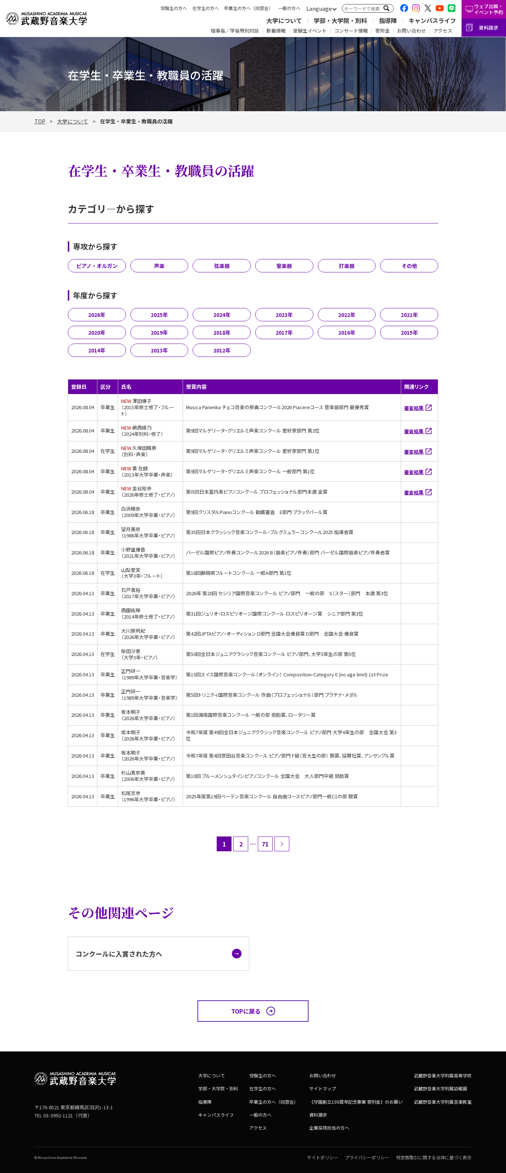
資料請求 (488, 27)
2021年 (409, 314)
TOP (39, 121)
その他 (409, 265)
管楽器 (284, 265)
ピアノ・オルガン (96, 265)
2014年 (96, 350)
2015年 (409, 332)
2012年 (221, 350)
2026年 (96, 314)
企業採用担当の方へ (329, 1127)
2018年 (221, 332)
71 (265, 843)
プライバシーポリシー (367, 1157)
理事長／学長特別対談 (235, 30)
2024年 (221, 314)
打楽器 (346, 265)
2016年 (346, 332)
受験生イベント (310, 30)
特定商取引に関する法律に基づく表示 (434, 1157)
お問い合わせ (411, 30)
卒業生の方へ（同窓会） (248, 8)
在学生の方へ (205, 8)
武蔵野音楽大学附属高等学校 (443, 1075)
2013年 (159, 350)
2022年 (346, 314)
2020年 (96, 332)
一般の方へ (289, 8)
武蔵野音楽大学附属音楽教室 (443, 1102)
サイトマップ (322, 1088)
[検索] (386, 8)
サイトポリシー (322, 1157)
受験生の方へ (173, 8)
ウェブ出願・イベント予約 (488, 9)
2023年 (284, 314)
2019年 (159, 332)
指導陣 (388, 20)
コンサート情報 (351, 30)
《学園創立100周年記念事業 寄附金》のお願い (356, 1102)
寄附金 (382, 30)
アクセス (442, 30)
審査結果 (414, 407)
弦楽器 (222, 265)
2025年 (159, 314)
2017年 (284, 332)
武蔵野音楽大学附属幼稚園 (440, 1088)
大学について (284, 20)
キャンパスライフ (432, 20)
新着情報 (276, 30)
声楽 (159, 265)
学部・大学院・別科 (340, 20)
